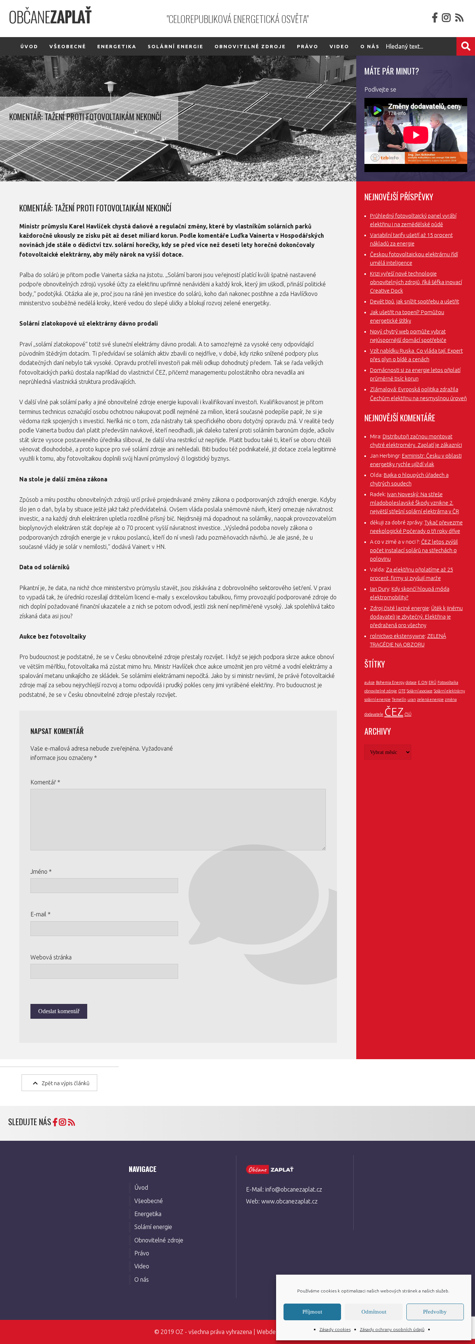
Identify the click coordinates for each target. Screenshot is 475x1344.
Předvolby (435, 1312)
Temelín (399, 699)
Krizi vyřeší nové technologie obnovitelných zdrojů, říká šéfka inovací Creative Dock (416, 282)
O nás (141, 1279)
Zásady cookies (335, 1329)
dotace (411, 682)
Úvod (29, 46)
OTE (402, 691)
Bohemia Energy (390, 682)
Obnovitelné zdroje (250, 46)
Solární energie (175, 46)
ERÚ (432, 682)
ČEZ (393, 712)
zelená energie (430, 699)
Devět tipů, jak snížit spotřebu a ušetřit (414, 301)
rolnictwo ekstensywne (397, 636)
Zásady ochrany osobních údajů (392, 1329)
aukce (369, 682)
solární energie (377, 699)
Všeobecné (67, 46)
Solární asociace (420, 691)
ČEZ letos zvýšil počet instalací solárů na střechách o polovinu (414, 550)
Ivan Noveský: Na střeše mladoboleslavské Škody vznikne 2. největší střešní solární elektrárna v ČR (414, 502)
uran (411, 699)
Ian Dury (379, 589)
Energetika (117, 46)
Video (339, 46)
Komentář (45, 782)
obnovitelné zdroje (380, 691)
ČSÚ (408, 714)
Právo (307, 46)
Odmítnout (373, 1312)
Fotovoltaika (448, 682)
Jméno (41, 871)
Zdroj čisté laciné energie (399, 608)
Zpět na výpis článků (65, 1083)
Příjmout (312, 1312)
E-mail (40, 914)
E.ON (423, 682)
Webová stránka (51, 957)
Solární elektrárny (449, 691)
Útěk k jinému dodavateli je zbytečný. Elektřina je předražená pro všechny (416, 616)
